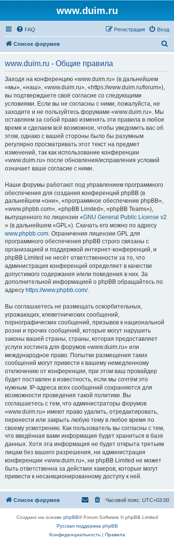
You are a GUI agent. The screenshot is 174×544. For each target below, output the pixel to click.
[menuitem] (25, 29)
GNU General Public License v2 (125, 217)
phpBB (71, 517)
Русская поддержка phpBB (87, 526)
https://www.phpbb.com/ (56, 290)
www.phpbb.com (26, 233)
